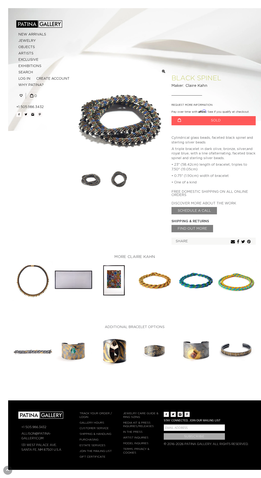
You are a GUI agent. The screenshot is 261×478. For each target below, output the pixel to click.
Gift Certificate (92, 456)
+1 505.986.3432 (30, 107)
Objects (26, 47)
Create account (53, 78)
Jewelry (27, 41)
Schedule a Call (194, 211)
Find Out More (192, 228)
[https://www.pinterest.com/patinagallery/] (39, 114)
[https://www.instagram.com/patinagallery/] (32, 114)
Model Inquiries (135, 443)
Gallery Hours (92, 422)
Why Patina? (31, 85)
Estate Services (92, 445)
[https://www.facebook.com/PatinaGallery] (18, 114)
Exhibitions (29, 66)
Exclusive (28, 60)
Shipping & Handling (95, 433)
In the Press (133, 431)
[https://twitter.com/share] (243, 242)
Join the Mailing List (96, 451)
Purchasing (89, 439)
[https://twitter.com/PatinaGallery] (25, 114)
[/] (39, 24)
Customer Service (94, 428)
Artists (25, 53)
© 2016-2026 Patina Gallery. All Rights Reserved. (206, 444)
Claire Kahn (196, 85)
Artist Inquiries (135, 437)
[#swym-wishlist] (21, 96)
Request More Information (191, 104)
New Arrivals (32, 34)
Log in (24, 78)
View (32, 281)
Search (25, 72)
